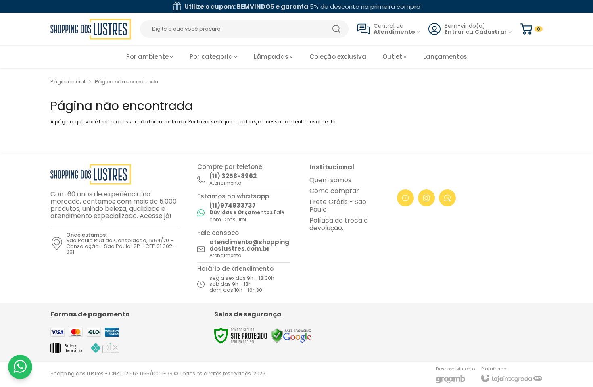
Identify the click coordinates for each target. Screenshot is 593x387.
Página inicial (67, 81)
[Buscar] (336, 29)
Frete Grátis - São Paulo (337, 205)
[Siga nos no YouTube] (405, 197)
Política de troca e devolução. (338, 224)
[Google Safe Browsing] (291, 335)
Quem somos (330, 180)
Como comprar (334, 191)
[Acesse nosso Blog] (447, 197)
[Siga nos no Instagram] (426, 197)
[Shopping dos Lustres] (90, 29)
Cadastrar (491, 32)
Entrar (454, 32)
